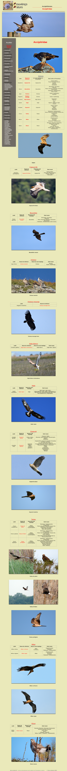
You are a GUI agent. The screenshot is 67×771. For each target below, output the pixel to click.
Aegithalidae (7, 128)
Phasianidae (7, 50)
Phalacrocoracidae (9, 71)
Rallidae (6, 80)
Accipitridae (7, 74)
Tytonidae (7, 101)
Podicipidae (7, 58)
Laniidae (7, 120)
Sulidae (6, 70)
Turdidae (7, 138)
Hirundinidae (7, 126)
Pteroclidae (7, 92)
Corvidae (7, 121)
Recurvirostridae (8, 85)
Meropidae (7, 107)
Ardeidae (7, 67)
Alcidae (6, 89)
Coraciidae (7, 108)
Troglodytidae (8, 133)
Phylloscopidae (8, 129)
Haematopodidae (9, 86)
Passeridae (7, 141)
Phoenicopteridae (9, 61)
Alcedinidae (7, 106)
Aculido (9, 43)
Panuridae (7, 124)
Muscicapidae (8, 139)
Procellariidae (8, 55)
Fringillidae (7, 143)
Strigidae (7, 100)
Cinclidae (7, 140)
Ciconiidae (7, 63)
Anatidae (7, 52)
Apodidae (7, 104)
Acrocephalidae (8, 130)
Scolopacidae (8, 87)
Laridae (6, 88)
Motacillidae (7, 142)
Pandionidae (7, 73)
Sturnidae (7, 137)
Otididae (6, 77)
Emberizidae (7, 144)
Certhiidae (7, 136)
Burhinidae (7, 83)
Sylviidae (7, 132)
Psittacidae (7, 115)
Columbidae (7, 95)
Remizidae (7, 123)
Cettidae (6, 127)
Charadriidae (8, 84)
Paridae (6, 122)
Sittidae (6, 134)
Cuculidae (7, 97)
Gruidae (6, 81)
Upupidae (7, 109)
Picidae (6, 112)
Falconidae (7, 117)
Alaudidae (7, 125)
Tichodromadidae (9, 135)
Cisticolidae (7, 131)
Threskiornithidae (9, 66)
